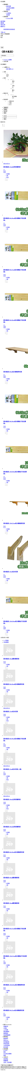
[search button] (1, 57)
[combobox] (14, 52)
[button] (14, 10)
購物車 (2, 23)
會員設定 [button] (12, 29)
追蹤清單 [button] (5, 29)
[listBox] (14, 122)
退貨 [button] (9, 29)
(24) (9, 69)
